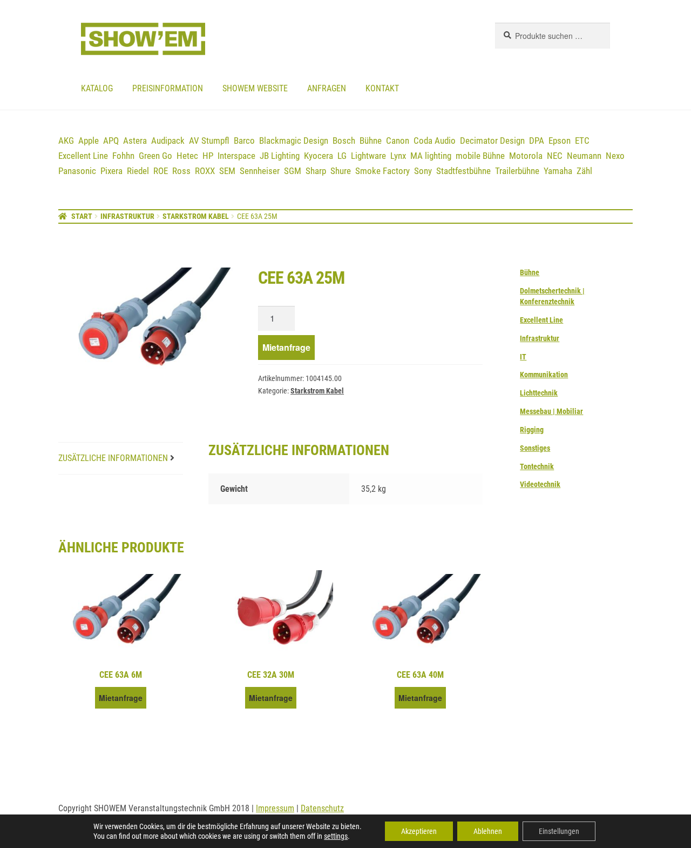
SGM (292, 170)
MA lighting (430, 155)
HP (207, 155)
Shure (340, 170)
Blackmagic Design (293, 140)
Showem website (255, 88)
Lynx (398, 155)
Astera (135, 140)
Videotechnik (540, 484)
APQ (111, 140)
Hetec (187, 155)
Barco (244, 140)
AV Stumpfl (209, 140)
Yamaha (558, 170)
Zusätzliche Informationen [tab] (113, 458)
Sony (423, 170)
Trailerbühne (517, 170)
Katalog (97, 88)
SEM (227, 170)
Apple (88, 140)
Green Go (155, 155)
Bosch (344, 140)
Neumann (584, 155)
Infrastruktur (127, 216)
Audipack (168, 140)
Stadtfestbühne (463, 170)
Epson (559, 140)
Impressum (275, 808)
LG (342, 155)
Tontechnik (537, 466)
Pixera (111, 170)
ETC (582, 140)
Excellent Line (83, 155)
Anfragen (326, 88)
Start (81, 216)
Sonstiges (535, 448)
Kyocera (318, 155)
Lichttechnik (539, 393)
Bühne (371, 140)
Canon (397, 140)
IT (523, 356)
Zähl (584, 170)
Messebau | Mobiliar (551, 411)
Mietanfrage (286, 347)
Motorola (526, 155)
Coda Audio (435, 140)
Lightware (368, 155)
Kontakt (382, 88)
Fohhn (123, 155)
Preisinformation (167, 88)
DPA (536, 140)
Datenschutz (322, 808)
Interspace (236, 155)
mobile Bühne (480, 155)
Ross (181, 170)
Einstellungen (559, 831)
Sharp (316, 170)
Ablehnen (487, 831)
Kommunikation (544, 374)
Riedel (138, 170)
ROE (160, 170)
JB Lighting (280, 155)
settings (336, 836)
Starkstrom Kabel (195, 216)
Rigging (532, 429)
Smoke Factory (382, 170)
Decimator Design (492, 140)
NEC (555, 155)
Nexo (615, 155)
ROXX (205, 170)
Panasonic (77, 170)
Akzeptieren (419, 831)
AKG (66, 140)
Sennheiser (260, 170)
